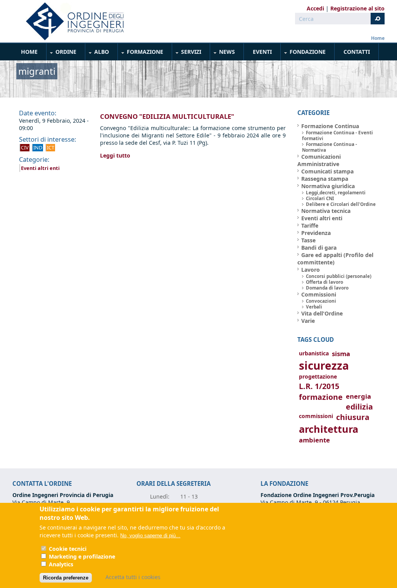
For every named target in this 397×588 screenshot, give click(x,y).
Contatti (356, 51)
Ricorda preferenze (65, 578)
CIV (25, 147)
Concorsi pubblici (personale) (338, 276)
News (223, 53)
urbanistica (314, 353)
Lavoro (310, 269)
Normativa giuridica (328, 186)
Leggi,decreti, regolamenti (336, 192)
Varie (308, 320)
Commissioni (318, 294)
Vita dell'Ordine (322, 313)
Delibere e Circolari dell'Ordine (341, 204)
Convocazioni (321, 301)
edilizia (359, 406)
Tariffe (309, 225)
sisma (341, 353)
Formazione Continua (330, 126)
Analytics (61, 564)
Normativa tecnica (325, 210)
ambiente (314, 439)
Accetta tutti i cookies (133, 577)
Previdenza (316, 233)
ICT (50, 147)
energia (358, 396)
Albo (97, 53)
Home (378, 38)
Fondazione (303, 53)
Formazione (140, 53)
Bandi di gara (319, 247)
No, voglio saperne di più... (150, 535)
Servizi (187, 53)
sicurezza (324, 365)
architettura (328, 429)
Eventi (262, 51)
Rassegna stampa (324, 178)
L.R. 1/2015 (319, 386)
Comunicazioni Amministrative (319, 160)
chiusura (352, 417)
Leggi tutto (115, 155)
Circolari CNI (320, 198)
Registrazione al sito (357, 8)
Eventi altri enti (40, 168)
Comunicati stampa (327, 171)
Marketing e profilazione (82, 556)
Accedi (315, 8)
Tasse (308, 240)
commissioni (316, 416)
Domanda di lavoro (327, 288)
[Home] (71, 21)
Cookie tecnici (67, 548)
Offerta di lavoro (324, 282)
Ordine (61, 53)
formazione (321, 397)
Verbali (314, 307)
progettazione (318, 376)
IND (37, 147)
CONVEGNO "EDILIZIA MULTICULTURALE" (167, 116)
